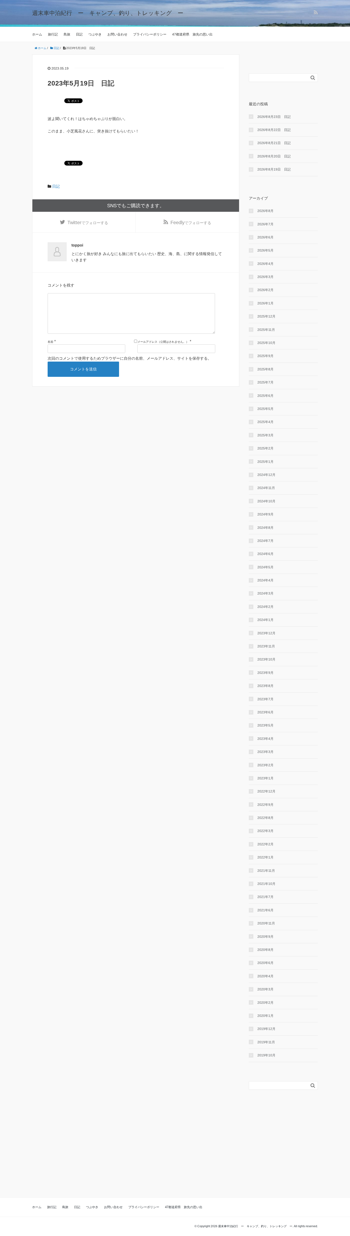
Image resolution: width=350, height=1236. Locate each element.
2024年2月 (265, 607)
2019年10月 (266, 1055)
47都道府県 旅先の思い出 (192, 34)
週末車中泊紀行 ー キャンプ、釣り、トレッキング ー (107, 13)
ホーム (37, 34)
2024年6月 (265, 554)
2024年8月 (265, 528)
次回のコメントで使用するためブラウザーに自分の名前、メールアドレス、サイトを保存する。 (129, 358)
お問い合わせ (117, 34)
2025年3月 (265, 435)
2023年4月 (265, 739)
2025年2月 (265, 448)
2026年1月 (265, 303)
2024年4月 (265, 580)
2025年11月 (266, 330)
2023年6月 (265, 712)
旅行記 (53, 34)
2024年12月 (266, 475)
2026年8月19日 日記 (274, 169)
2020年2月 (265, 1002)
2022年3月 (265, 831)
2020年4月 (265, 976)
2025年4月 (265, 422)
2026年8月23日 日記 (274, 117)
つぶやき (95, 34)
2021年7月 (265, 897)
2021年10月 (266, 884)
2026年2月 (265, 290)
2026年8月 (265, 211)
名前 (50, 341)
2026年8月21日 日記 (274, 143)
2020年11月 (266, 923)
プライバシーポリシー (149, 34)
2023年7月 (265, 699)
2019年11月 (266, 1042)
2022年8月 (265, 818)
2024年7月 (265, 541)
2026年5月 (265, 250)
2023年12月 (266, 633)
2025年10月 (266, 343)
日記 (79, 34)
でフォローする (87, 222)
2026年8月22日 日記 (274, 130)
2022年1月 (265, 857)
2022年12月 (266, 791)
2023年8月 (265, 686)
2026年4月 (265, 264)
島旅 (67, 34)
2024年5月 (265, 567)
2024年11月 (266, 488)
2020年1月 (265, 1016)
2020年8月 (265, 950)
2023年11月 (266, 646)
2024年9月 (265, 514)
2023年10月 (266, 659)
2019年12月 (266, 1029)
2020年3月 (265, 989)
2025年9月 (265, 356)
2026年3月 (265, 277)
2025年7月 (265, 382)
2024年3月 (265, 593)
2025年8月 (265, 369)
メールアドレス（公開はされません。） (163, 341)
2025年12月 (266, 316)
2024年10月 (266, 501)
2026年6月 (265, 237)
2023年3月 (265, 752)
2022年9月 (265, 805)
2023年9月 (265, 673)
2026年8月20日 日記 (274, 156)
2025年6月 (265, 396)
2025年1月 (265, 462)
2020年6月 (265, 963)
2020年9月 (265, 936)
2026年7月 (265, 224)
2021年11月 (266, 871)
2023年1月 (265, 778)
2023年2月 (265, 765)
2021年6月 (265, 910)
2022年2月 (265, 844)
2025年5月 (265, 409)
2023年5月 (265, 725)
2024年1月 (265, 620)
